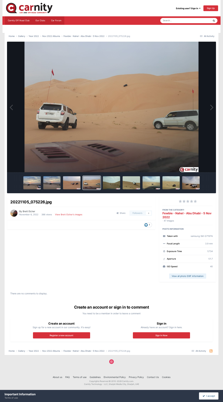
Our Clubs (40, 20)
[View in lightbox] (111, 107)
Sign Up (211, 8)
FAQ (67, 377)
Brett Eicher (29, 211)
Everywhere (200, 20)
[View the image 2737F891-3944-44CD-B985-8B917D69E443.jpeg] (131, 182)
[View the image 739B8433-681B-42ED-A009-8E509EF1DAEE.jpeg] (151, 182)
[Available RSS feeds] (211, 351)
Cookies (166, 377)
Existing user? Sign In (187, 8)
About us (57, 377)
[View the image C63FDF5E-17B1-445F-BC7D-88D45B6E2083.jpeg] (191, 182)
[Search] (213, 20)
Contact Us (153, 377)
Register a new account (61, 335)
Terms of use (80, 377)
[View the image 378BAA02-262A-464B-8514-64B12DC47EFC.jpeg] (171, 182)
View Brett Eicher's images (68, 214)
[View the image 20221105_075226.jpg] (91, 182)
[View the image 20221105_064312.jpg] (71, 182)
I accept (210, 395)
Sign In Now (161, 335)
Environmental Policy (115, 377)
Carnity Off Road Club (19, 20)
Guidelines (95, 377)
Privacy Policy (136, 377)
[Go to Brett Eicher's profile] (13, 213)
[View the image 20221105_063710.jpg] (32, 182)
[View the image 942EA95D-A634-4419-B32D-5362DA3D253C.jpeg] (111, 182)
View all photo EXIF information (188, 276)
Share (122, 213)
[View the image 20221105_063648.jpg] (52, 182)
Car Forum (56, 20)
